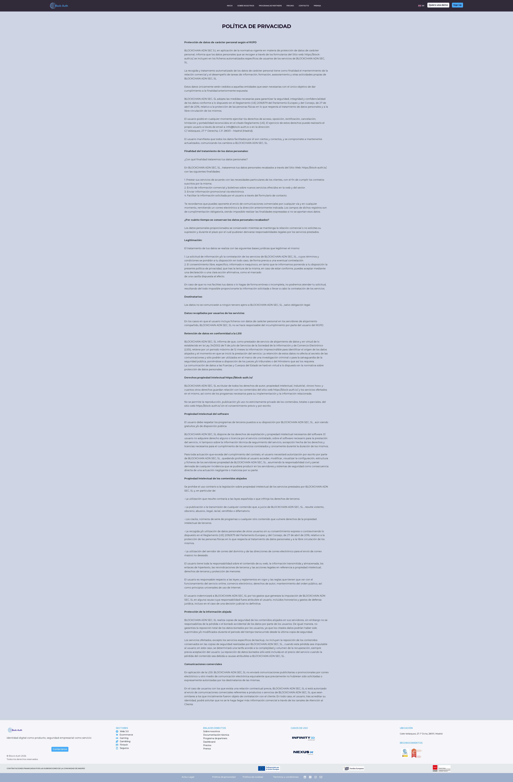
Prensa (317, 6)
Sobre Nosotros (245, 6)
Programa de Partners (270, 6)
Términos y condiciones (286, 777)
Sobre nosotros (211, 731)
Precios (207, 745)
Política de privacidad (224, 777)
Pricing (290, 6)
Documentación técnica (216, 735)
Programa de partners (215, 738)
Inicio (230, 6)
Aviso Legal (188, 777)
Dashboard (209, 742)
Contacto (304, 6)
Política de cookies (253, 777)
